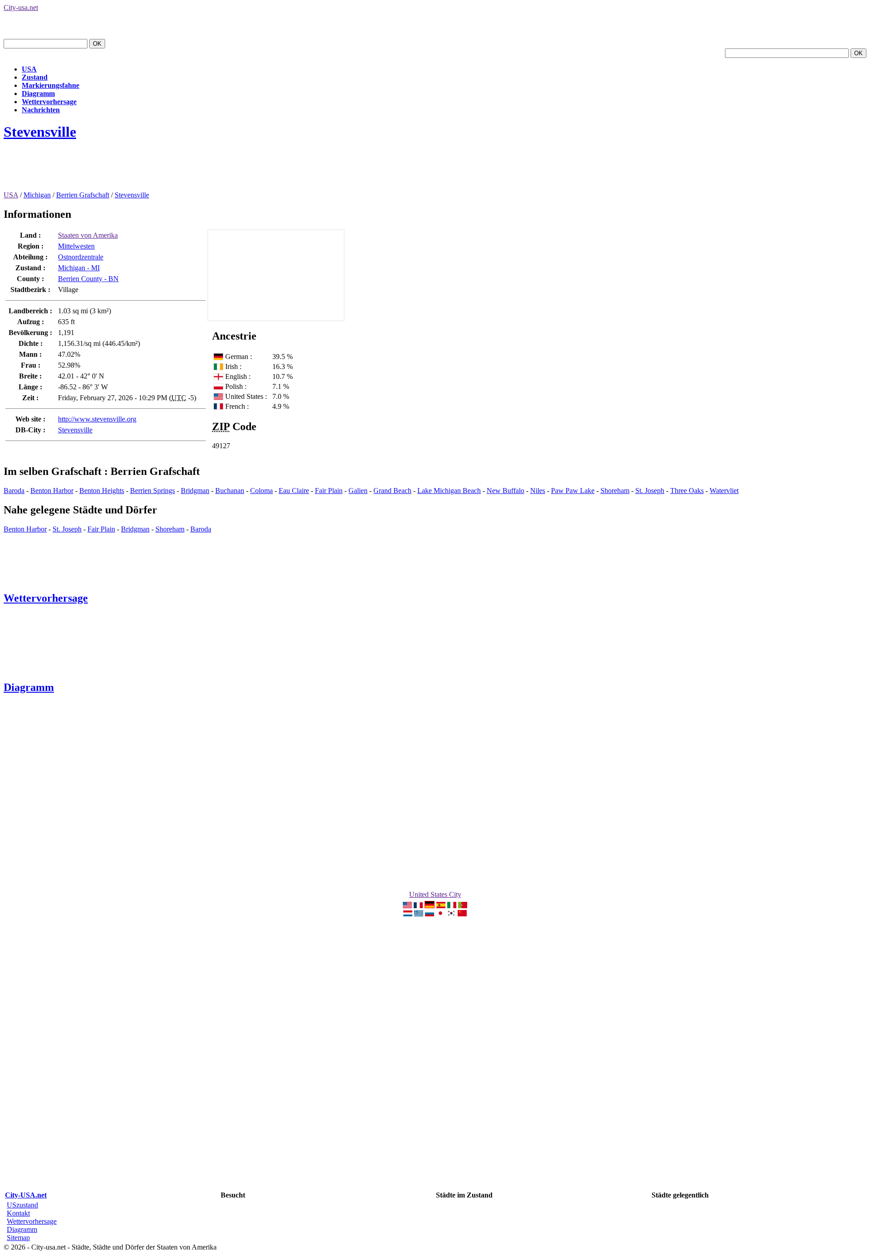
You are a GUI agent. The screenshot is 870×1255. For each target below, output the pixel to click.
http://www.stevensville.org (97, 419)
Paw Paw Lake (572, 490)
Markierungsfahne (50, 85)
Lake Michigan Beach (449, 490)
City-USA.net (26, 1195)
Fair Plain (329, 490)
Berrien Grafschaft (82, 195)
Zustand (35, 77)
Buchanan (229, 490)
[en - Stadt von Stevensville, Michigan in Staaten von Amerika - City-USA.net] (407, 906)
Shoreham (614, 490)
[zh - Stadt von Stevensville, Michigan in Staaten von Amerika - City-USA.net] (462, 914)
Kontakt (18, 1213)
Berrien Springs (152, 490)
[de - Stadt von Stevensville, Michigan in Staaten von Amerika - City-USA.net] (430, 906)
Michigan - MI (79, 268)
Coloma (261, 490)
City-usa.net (21, 7)
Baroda (14, 490)
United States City (435, 894)
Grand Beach (392, 490)
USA (29, 69)
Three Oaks (687, 490)
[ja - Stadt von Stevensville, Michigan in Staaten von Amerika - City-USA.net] (440, 914)
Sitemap (18, 1237)
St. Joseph (649, 490)
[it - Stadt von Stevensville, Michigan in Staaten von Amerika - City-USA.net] (451, 906)
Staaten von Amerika (88, 235)
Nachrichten (41, 110)
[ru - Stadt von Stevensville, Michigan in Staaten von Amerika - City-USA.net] (429, 914)
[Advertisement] (169, 170)
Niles (537, 490)
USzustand (22, 1205)
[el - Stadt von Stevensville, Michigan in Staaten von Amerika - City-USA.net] (418, 914)
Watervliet (724, 490)
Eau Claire (294, 490)
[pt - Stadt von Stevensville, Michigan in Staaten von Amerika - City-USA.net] (462, 906)
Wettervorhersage (49, 101)
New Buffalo (505, 490)
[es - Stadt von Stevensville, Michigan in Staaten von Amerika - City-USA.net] (440, 906)
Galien (357, 490)
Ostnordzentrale (80, 257)
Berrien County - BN (88, 279)
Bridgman (195, 490)
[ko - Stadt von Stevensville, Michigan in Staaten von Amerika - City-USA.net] (451, 914)
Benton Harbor (51, 490)
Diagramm (38, 93)
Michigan (37, 195)
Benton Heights (101, 490)
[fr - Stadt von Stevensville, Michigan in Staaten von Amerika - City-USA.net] (418, 906)
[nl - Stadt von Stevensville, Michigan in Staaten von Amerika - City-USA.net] (407, 914)
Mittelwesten (76, 246)
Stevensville (40, 132)
